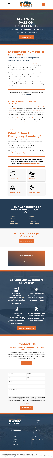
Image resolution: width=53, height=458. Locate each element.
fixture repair (26, 117)
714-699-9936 (26, 363)
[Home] (26, 4)
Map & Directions (38, 427)
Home (15, 439)
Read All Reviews (26, 241)
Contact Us (15, 444)
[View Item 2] (26, 261)
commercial (25, 63)
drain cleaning (17, 117)
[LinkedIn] (36, 439)
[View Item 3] (28, 261)
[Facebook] (39, 439)
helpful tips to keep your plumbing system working (24, 121)
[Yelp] (42, 439)
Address (10, 381)
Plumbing (15, 442)
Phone (10, 377)
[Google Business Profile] (33, 439)
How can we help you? (13, 389)
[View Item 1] (24, 261)
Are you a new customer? (13, 385)
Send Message (26, 407)
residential (18, 63)
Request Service (26, 37)
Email (28, 377)
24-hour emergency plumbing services (20, 153)
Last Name (29, 373)
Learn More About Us (26, 328)
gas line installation (35, 117)
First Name (11, 373)
